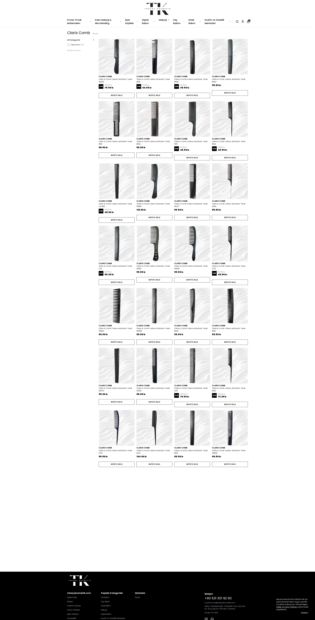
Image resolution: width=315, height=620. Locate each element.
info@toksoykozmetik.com (223, 602)
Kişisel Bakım (145, 21)
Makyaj (163, 19)
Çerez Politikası (73, 610)
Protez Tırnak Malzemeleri (74, 21)
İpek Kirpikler (129, 21)
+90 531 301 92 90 (218, 598)
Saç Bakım (105, 601)
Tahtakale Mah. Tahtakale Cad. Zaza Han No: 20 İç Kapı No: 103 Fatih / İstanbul (225, 607)
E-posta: (208, 602)
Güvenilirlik (71, 618)
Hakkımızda (72, 597)
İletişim (70, 601)
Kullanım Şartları (74, 606)
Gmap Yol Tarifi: (211, 612)
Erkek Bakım (192, 21)
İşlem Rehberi (73, 614)
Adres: (207, 606)
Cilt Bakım (105, 597)
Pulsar (137, 597)
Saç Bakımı (176, 21)
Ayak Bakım (106, 606)
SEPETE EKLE (117, 95)
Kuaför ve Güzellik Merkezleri (214, 21)
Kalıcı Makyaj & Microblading (103, 21)
